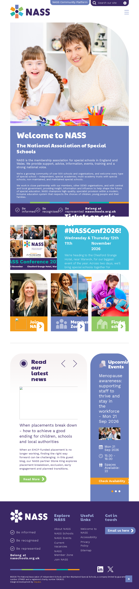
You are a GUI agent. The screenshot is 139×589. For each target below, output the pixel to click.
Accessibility (89, 537)
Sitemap (86, 550)
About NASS (62, 528)
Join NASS (61, 559)
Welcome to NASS (89, 530)
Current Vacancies (60, 544)
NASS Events (63, 538)
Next (72, 363)
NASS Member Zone (63, 553)
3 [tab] (119, 491)
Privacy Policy (85, 543)
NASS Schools (63, 533)
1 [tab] (112, 491)
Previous (65, 363)
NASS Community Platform (69, 2)
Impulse (37, 582)
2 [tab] (116, 491)
